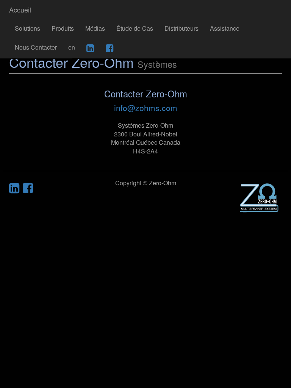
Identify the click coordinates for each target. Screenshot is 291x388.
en (71, 47)
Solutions (27, 28)
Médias (95, 28)
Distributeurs (181, 28)
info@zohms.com (145, 107)
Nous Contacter (36, 47)
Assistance (224, 28)
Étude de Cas (134, 28)
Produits (63, 28)
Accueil (20, 9)
